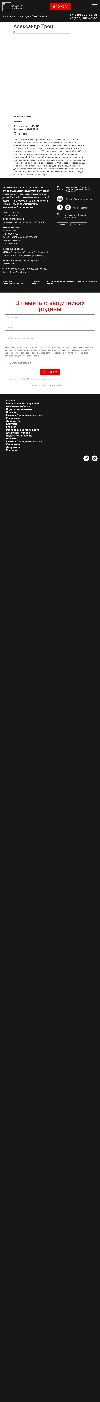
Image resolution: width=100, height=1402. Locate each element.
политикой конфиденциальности (79, 379)
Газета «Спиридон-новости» (24, 415)
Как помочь (13, 418)
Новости (11, 412)
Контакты (12, 423)
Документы (13, 421)
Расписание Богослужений (23, 403)
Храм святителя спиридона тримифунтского (17, 6)
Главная (11, 400)
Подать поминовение (19, 409)
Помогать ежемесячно (19, 363)
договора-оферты (60, 379)
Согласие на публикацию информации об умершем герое (72, 282)
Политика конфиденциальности (12, 282)
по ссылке (66, 385)
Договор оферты (36, 282)
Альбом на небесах (18, 406)
